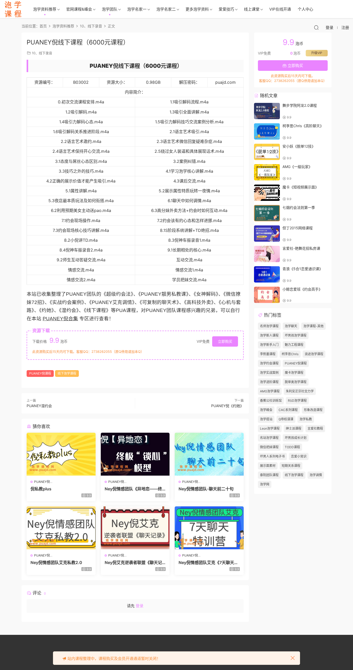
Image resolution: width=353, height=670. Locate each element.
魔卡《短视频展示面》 (300, 187)
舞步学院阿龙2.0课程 (299, 105)
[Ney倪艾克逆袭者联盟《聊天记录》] (135, 527)
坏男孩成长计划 (295, 438)
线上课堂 (251, 9)
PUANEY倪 (42, 482)
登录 (139, 605)
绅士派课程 (293, 428)
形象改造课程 (313, 410)
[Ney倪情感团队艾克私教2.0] (61, 527)
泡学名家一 (137, 9)
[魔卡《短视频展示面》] (267, 193)
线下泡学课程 (67, 373)
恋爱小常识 (298, 456)
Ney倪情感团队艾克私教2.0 (56, 562)
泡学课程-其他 (313, 326)
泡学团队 (109, 9)
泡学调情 (316, 475)
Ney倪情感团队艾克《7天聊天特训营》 (208, 562)
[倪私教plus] (61, 454)
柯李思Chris (290, 354)
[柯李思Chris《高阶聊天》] (267, 131)
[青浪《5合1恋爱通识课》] (267, 274)
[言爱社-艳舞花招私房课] (267, 254)
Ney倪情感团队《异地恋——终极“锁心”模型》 (133, 488)
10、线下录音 (42, 53)
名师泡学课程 (269, 326)
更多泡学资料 (197, 9)
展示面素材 (267, 466)
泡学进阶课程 (269, 382)
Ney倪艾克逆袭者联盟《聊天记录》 (133, 562)
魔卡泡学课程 (294, 373)
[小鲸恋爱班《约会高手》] (267, 295)
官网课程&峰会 (79, 9)
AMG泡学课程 (270, 391)
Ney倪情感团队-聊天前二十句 (206, 488)
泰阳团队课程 (269, 475)
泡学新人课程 (269, 335)
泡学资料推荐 (44, 9)
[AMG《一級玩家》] (267, 172)
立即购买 (225, 341)
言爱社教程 (315, 428)
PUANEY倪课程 (40, 373)
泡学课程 (13, 9)
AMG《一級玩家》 (297, 166)
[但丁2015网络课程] (267, 233)
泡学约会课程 (269, 363)
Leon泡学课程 (270, 428)
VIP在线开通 (280, 9)
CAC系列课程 (288, 410)
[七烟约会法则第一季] (267, 213)
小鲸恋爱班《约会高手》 (302, 289)
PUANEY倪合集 (60, 318)
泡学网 (264, 484)
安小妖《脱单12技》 (298, 146)
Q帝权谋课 (286, 419)
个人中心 (305, 9)
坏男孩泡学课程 (295, 335)
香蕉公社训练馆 (271, 400)
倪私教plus (40, 488)
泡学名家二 (166, 9)
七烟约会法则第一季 (298, 207)
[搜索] (316, 27)
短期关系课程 (291, 466)
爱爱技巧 (226, 9)
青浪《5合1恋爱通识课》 (302, 269)
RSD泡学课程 (297, 400)
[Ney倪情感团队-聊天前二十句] (209, 454)
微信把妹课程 (269, 447)
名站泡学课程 (269, 438)
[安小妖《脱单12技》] (267, 152)
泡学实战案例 (269, 373)
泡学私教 (306, 419)
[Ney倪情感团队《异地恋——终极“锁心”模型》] (135, 454)
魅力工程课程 (294, 345)
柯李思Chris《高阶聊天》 (303, 126)
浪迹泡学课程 (314, 354)
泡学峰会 (266, 410)
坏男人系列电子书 (272, 456)
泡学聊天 (291, 326)
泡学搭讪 (266, 419)
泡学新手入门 (269, 345)
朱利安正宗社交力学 (300, 391)
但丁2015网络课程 (297, 228)
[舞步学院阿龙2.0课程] (267, 111)
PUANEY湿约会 (39, 405)
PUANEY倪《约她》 (227, 405)
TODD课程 (292, 447)
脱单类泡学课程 (295, 382)
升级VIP (316, 53)
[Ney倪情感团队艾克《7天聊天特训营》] (209, 527)
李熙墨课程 (267, 354)
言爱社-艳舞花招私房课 (301, 248)
